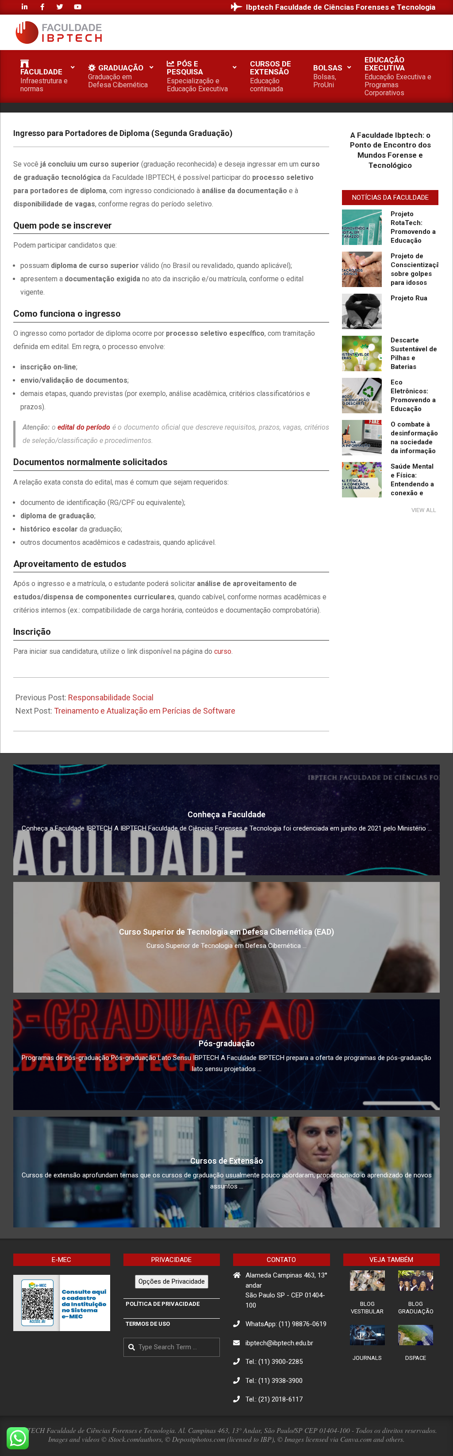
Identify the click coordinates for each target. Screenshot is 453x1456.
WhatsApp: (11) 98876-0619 (286, 1324)
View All (423, 510)
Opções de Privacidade (171, 1281)
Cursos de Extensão (226, 1160)
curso (222, 651)
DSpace (415, 1358)
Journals (367, 1358)
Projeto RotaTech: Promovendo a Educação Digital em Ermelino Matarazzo (413, 240)
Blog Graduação (415, 1308)
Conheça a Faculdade (226, 814)
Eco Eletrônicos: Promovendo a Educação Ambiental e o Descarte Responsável (413, 408)
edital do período (84, 427)
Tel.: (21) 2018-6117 (274, 1399)
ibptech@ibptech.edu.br (279, 1343)
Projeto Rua (409, 298)
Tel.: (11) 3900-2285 (274, 1362)
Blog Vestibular (367, 1308)
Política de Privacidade (163, 1304)
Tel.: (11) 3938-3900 (274, 1381)
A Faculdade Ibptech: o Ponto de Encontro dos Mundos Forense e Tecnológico (390, 150)
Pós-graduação (227, 1043)
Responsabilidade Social (111, 697)
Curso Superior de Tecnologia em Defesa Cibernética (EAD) (226, 931)
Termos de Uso (148, 1323)
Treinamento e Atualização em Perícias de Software (144, 710)
